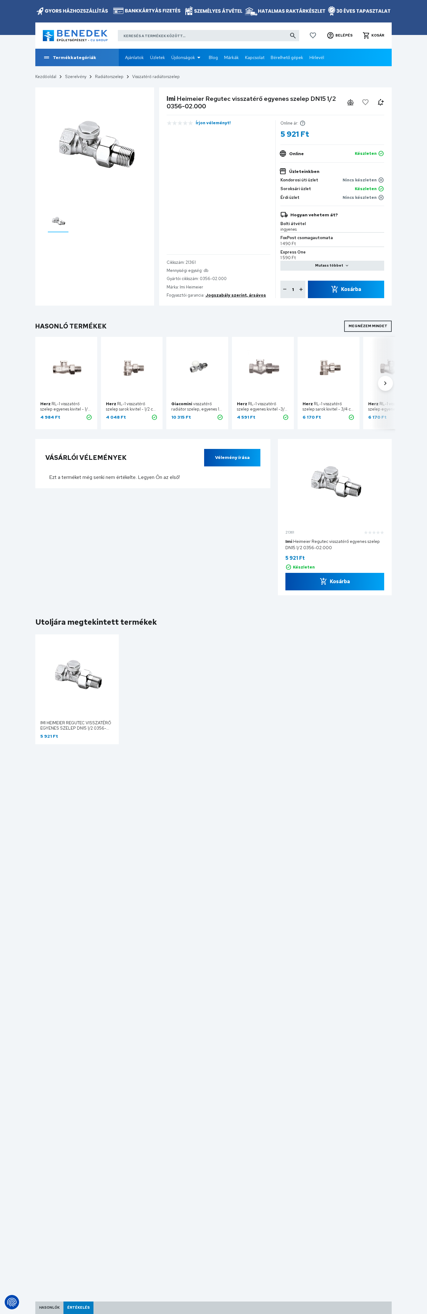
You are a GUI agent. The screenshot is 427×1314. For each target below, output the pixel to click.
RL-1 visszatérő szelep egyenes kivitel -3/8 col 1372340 (262, 409)
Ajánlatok (134, 57)
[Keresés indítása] (293, 35)
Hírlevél (316, 57)
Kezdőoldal (45, 76)
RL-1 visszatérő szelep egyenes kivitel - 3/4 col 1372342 (393, 409)
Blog (213, 57)
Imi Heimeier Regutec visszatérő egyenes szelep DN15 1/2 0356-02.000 (75, 728)
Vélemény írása (232, 457)
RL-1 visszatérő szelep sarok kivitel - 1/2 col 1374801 (131, 409)
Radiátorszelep (109, 76)
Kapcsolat (254, 57)
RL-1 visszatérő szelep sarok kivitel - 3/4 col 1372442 (328, 409)
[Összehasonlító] (350, 102)
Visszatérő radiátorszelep (156, 76)
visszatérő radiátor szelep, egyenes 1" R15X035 (196, 409)
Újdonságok (183, 57)
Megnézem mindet (368, 326)
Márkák (231, 57)
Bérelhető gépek (287, 57)
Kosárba (351, 289)
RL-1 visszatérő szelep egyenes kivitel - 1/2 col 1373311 (65, 409)
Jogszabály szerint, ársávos (235, 295)
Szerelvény (75, 76)
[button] (340, 35)
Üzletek (157, 57)
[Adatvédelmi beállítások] (12, 1302)
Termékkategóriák (74, 57)
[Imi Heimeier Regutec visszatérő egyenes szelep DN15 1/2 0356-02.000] (58, 221)
